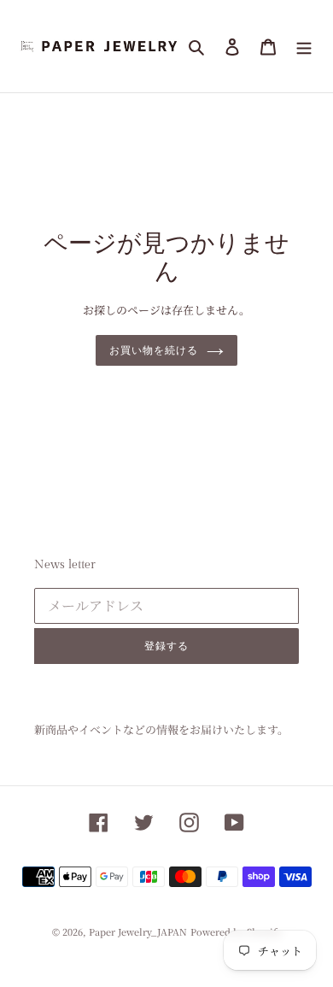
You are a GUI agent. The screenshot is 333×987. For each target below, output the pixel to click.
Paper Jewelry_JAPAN (138, 931)
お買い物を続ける (153, 350)
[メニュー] (304, 46)
